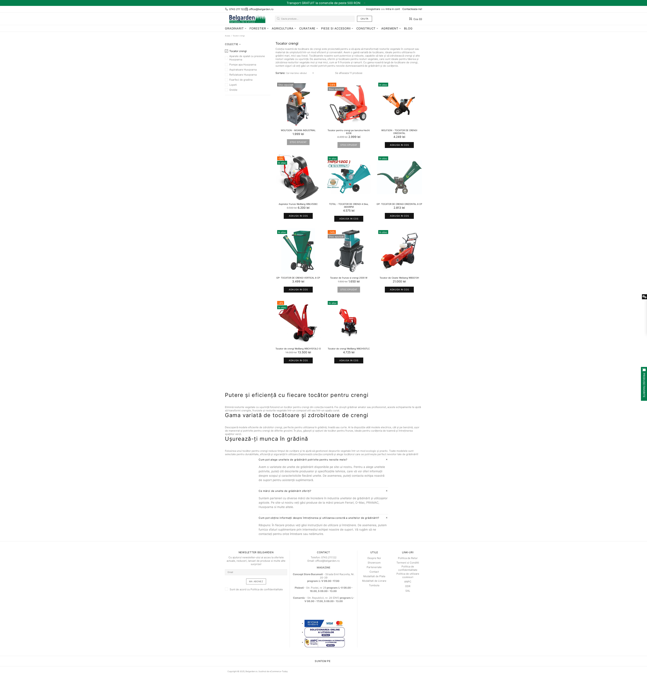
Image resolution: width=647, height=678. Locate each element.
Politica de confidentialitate (267, 589)
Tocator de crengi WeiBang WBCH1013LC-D (298, 348)
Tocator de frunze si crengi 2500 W (348, 277)
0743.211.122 (328, 557)
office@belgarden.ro (261, 9)
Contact (374, 571)
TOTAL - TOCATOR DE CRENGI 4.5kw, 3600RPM (348, 205)
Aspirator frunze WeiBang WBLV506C (298, 204)
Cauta (364, 18)
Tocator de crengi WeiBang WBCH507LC (349, 348)
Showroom (374, 562)
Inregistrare (373, 9)
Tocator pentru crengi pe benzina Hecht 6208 (349, 131)
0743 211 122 (237, 9)
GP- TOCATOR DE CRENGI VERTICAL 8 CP (298, 277)
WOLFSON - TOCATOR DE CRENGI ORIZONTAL (399, 131)
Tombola (374, 585)
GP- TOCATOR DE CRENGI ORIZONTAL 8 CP (399, 204)
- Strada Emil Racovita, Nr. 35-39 (323, 576)
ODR (407, 586)
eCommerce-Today (279, 671)
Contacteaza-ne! (412, 9)
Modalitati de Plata (374, 576)
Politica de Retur (408, 558)
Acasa (227, 36)
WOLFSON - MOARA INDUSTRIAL (298, 130)
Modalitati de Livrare (374, 580)
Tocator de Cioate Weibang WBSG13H (399, 277)
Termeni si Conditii (407, 562)
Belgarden (246, 18)
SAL (407, 590)
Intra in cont (393, 9)
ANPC (407, 581)
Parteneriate (374, 567)
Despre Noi (374, 558)
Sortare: (280, 73)
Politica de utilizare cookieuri (407, 575)
